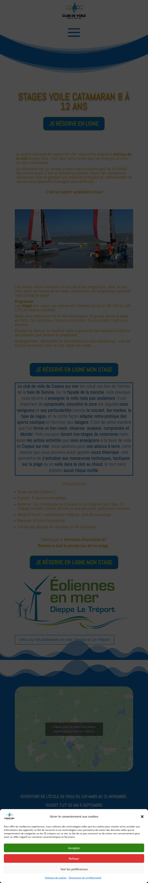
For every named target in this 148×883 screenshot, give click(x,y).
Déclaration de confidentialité (85, 877)
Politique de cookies (56, 877)
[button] (142, 817)
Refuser (74, 858)
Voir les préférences (74, 869)
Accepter (74, 848)
